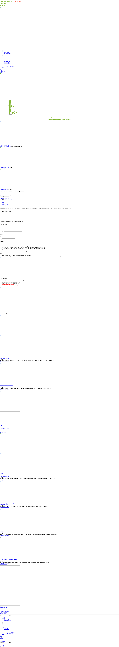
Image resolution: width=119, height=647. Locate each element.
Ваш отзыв (2, 231)
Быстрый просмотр (3, 362)
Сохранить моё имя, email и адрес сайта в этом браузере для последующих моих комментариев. (16, 239)
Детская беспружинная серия (10, 65)
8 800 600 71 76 (17, 1)
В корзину (1, 196)
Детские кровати (6, 52)
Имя (1, 236)
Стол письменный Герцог (4, 189)
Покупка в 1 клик (6, 196)
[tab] (60, 201)
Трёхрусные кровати (7, 54)
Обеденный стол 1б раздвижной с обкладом (7, 503)
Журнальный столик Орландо (5, 426)
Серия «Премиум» (7, 63)
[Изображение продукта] (10, 354)
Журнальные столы (5, 358)
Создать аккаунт (2, 641)
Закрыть (1, 636)
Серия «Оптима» (6, 62)
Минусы (1, 234)
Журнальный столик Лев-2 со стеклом (6, 385)
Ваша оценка (2, 224)
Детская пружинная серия (10, 66)
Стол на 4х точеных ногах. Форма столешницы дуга (8, 559)
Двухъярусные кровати (7, 53)
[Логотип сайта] (4, 114)
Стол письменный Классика (4, 167)
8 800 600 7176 (2, 5)
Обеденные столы (5, 504)
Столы (4, 146)
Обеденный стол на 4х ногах (4, 531)
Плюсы (1, 232)
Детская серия (6, 64)
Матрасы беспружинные (8, 630)
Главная (1, 146)
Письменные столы (8, 146)
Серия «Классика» (7, 61)
